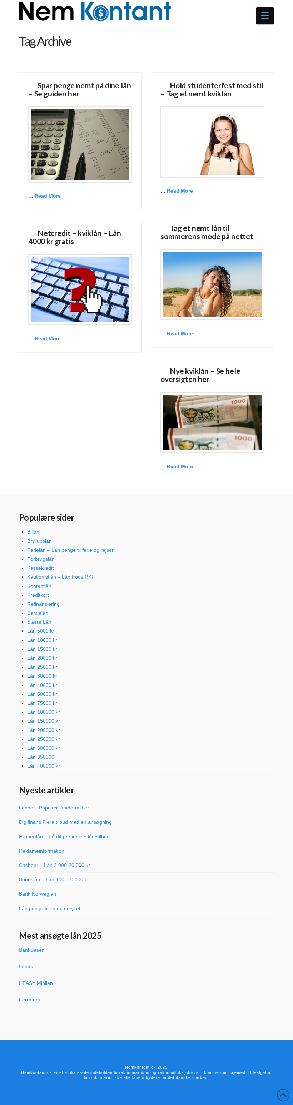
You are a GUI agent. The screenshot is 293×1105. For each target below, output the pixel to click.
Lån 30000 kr (42, 676)
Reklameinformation (41, 851)
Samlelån (37, 613)
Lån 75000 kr (42, 703)
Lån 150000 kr (43, 721)
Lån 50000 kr (42, 694)
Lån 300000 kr (43, 748)
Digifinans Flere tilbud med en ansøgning (65, 822)
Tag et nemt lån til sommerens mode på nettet (206, 232)
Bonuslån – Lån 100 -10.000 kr (54, 879)
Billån (33, 532)
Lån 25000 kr (42, 667)
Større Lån (39, 622)
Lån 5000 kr (40, 631)
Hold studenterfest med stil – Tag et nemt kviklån (211, 89)
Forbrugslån (41, 559)
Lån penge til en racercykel (49, 908)
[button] (265, 15)
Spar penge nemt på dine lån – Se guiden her (79, 89)
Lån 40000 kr (42, 685)
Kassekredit (40, 568)
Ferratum (29, 999)
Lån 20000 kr (42, 658)
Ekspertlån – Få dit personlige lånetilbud (64, 836)
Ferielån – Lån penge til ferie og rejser (70, 550)
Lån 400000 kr (43, 766)
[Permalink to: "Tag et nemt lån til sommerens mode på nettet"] (212, 284)
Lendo (26, 966)
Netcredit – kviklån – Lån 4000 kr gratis (74, 237)
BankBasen (32, 950)
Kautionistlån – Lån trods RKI (60, 577)
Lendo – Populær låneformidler (54, 808)
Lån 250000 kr (43, 739)
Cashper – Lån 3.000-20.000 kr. (55, 865)
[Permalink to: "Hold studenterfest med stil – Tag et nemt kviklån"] (212, 142)
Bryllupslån (39, 541)
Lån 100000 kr (43, 712)
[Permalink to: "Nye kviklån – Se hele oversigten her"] (212, 422)
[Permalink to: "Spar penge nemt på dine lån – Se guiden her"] (80, 144)
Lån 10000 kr (42, 640)
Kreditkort (38, 595)
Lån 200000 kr (43, 730)
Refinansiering (43, 604)
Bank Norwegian (37, 894)
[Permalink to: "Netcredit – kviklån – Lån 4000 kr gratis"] (80, 289)
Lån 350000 (40, 757)
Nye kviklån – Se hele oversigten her (200, 374)
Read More (48, 196)
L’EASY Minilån (36, 983)
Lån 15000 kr (42, 649)
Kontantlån (39, 586)
